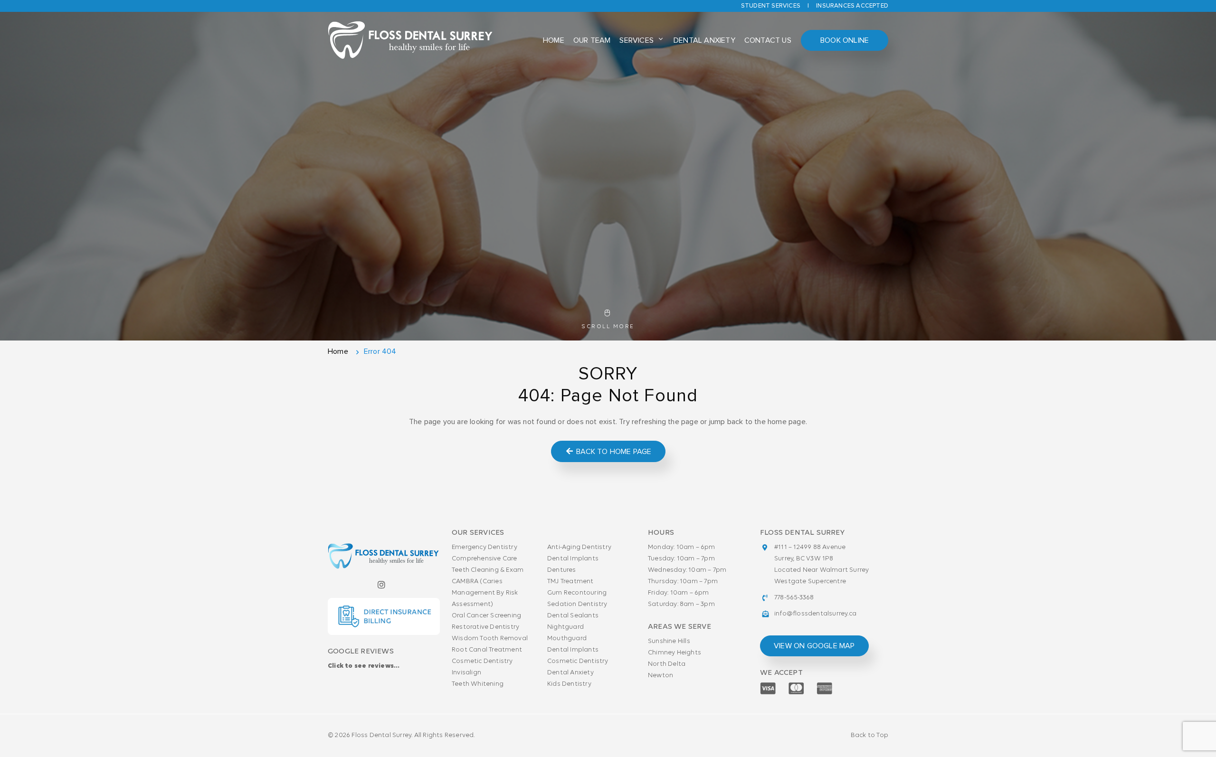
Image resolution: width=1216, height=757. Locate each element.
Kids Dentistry (569, 684)
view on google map (814, 646)
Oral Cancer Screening (486, 615)
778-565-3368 (794, 597)
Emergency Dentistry (484, 547)
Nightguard (565, 627)
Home (553, 40)
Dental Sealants (572, 615)
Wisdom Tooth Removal (490, 638)
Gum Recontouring (577, 592)
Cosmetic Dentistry (482, 661)
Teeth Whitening (478, 684)
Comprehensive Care (484, 558)
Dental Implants (572, 558)
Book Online (844, 40)
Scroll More (608, 327)
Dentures (561, 570)
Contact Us (767, 40)
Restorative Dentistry (485, 627)
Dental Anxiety (704, 40)
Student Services (770, 6)
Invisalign (466, 672)
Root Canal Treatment (487, 649)
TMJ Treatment (570, 581)
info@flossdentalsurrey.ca (815, 613)
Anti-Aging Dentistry (579, 547)
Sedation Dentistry (577, 604)
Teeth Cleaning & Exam (487, 570)
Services (636, 40)
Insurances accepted (852, 6)
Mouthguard (567, 638)
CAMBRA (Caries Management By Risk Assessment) (485, 593)
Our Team (592, 40)
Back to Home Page (613, 451)
